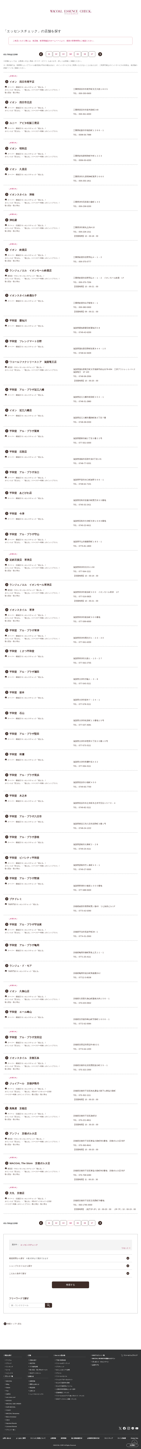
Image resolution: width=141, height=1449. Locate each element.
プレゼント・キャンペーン (100, 1362)
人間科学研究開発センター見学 (65, 1389)
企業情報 (53, 1438)
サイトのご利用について (38, 1438)
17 (92, 54)
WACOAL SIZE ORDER (13, 1403)
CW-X (8, 1420)
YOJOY (8, 1410)
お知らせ (31, 1376)
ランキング (9, 1366)
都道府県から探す (28, 1258)
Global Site (134, 1438)
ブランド (9, 1363)
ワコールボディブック (63, 1363)
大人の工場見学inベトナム (64, 1386)
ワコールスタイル (61, 1376)
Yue (7, 1391)
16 (85, 54)
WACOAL (9, 1381)
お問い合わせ (7, 1438)
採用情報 (63, 1438)
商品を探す (8, 1355)
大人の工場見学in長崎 (63, 1383)
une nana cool (10, 1397)
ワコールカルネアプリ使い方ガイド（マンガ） (70, 1395)
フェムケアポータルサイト (64, 1379)
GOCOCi (9, 1400)
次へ (101, 54)
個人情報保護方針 (76, 1438)
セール (8, 1370)
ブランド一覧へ (11, 1430)
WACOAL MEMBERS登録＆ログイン (103, 1358)
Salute (8, 1387)
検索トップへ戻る (14, 1324)
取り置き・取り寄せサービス (39, 1370)
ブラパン (59, 1373)
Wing (7, 1384)
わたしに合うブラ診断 (63, 1370)
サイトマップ (109, 1438)
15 (78, 54)
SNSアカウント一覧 (98, 1355)
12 (56, 54)
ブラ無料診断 (34, 1366)
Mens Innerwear (11, 1417)
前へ (40, 53)
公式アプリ (95, 1365)
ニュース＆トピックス (36, 1394)
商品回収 (32, 1387)
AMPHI (8, 1394)
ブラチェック (60, 1366)
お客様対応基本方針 (93, 1438)
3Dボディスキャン (35, 1373)
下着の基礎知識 (61, 1360)
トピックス (9, 1373)
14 (70, 54)
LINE (132, 1428)
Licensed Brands (11, 1426)
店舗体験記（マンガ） (63, 1392)
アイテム (9, 1360)
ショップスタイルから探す (20, 1266)
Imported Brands (11, 1423)
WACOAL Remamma (12, 1413)
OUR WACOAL (11, 1407)
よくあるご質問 (21, 1438)
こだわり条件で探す (17, 1273)
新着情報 (32, 1381)
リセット (125, 1248)
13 (63, 54)
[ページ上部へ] (134, 1442)
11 (49, 54)
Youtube (136, 1428)
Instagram (128, 1428)
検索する (70, 1285)
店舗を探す (33, 1360)
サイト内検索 (122, 1438)
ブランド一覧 (9, 1376)
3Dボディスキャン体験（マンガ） (66, 1399)
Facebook (124, 1428)
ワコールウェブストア (131, 1355)
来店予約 (32, 1363)
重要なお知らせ (34, 1384)
